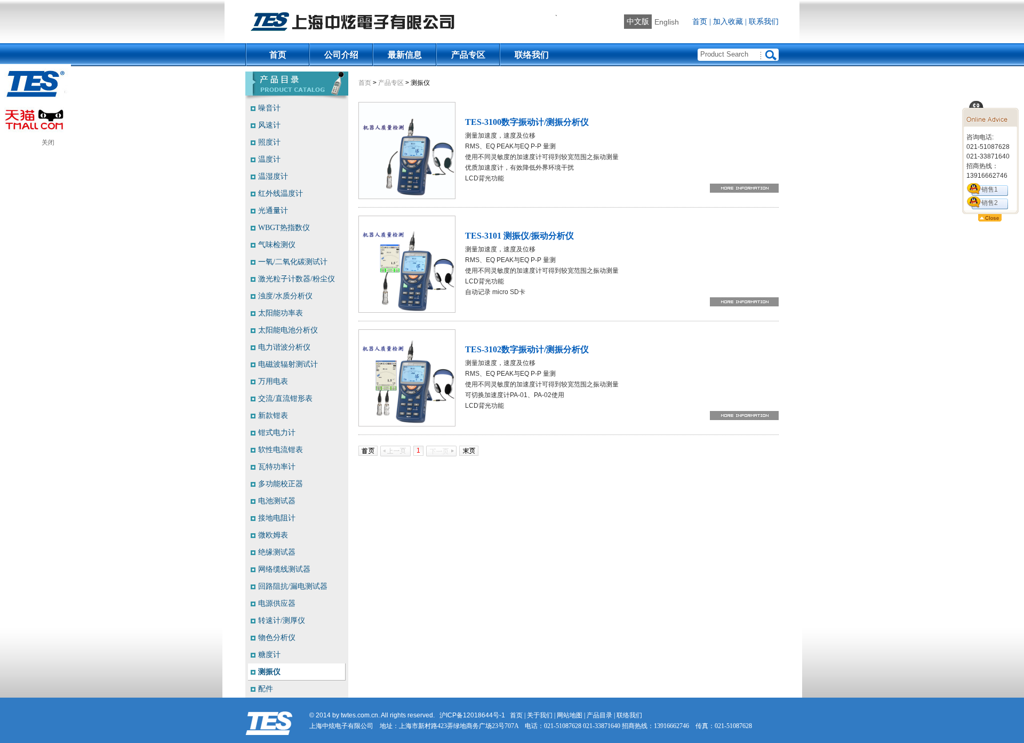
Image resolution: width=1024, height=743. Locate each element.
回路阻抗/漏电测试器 (292, 586)
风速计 (269, 125)
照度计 (269, 142)
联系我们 (764, 22)
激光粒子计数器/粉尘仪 (296, 279)
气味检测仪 (276, 245)
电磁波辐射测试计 (288, 364)
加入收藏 (728, 22)
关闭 (48, 142)
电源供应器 (276, 603)
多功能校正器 (280, 484)
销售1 (989, 189)
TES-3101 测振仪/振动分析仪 (519, 235)
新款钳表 (273, 416)
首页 (699, 22)
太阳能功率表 (280, 313)
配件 (265, 689)
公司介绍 (341, 54)
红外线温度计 (280, 193)
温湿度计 (273, 176)
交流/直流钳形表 (285, 398)
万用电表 (273, 381)
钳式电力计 (276, 433)
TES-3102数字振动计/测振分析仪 (527, 349)
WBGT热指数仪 (284, 228)
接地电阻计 (276, 518)
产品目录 (599, 715)
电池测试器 (276, 501)
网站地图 (569, 715)
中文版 (638, 22)
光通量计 (273, 211)
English (666, 22)
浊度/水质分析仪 (285, 296)
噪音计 (269, 108)
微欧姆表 (273, 535)
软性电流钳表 (280, 450)
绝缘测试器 (276, 552)
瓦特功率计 (276, 467)
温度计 (269, 159)
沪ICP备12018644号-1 (472, 715)
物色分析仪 (276, 638)
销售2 (989, 203)
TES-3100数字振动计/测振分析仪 (527, 122)
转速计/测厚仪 (281, 620)
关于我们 (540, 715)
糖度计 (269, 655)
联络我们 (532, 54)
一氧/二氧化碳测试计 (292, 262)
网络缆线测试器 (284, 569)
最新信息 (405, 54)
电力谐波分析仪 (284, 347)
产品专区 (468, 54)
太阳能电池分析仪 (288, 330)
